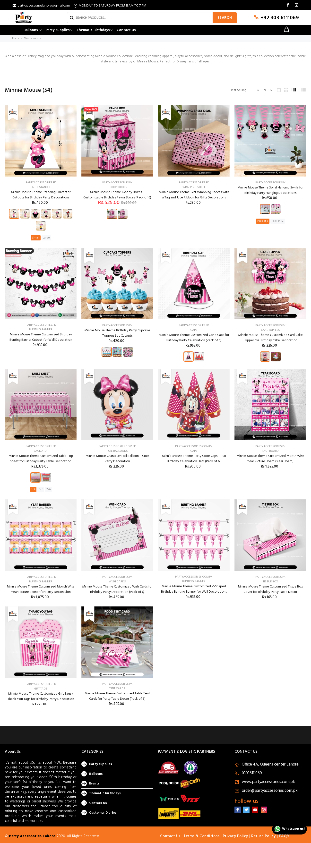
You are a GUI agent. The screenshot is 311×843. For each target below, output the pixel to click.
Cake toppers (270, 330)
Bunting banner (40, 581)
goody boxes (117, 187)
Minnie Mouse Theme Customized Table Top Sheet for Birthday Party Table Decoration (41, 458)
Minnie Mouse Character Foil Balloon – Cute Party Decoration (117, 458)
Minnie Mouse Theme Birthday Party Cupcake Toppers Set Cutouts (117, 333)
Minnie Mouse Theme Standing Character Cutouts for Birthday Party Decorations (40, 194)
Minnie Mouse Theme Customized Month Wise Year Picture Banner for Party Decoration (41, 589)
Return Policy (263, 836)
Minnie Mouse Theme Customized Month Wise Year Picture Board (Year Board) (270, 458)
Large (46, 237)
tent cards (117, 688)
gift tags (40, 688)
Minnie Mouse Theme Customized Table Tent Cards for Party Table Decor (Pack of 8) (117, 696)
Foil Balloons (117, 451)
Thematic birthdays (105, 793)
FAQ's (284, 836)
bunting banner (40, 329)
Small (35, 237)
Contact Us (98, 803)
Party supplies (100, 764)
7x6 (48, 489)
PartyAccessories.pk (41, 182)
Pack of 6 (262, 221)
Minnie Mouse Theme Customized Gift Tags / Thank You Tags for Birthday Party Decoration (41, 696)
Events (94, 783)
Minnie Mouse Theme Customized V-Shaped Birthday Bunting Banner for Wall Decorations (194, 589)
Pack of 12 (278, 221)
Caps (193, 330)
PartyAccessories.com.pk (117, 446)
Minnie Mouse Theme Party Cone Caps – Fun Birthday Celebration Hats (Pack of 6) (194, 458)
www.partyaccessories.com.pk (268, 782)
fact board (270, 451)
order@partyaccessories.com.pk (270, 790)
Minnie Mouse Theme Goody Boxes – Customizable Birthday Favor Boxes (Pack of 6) (117, 194)
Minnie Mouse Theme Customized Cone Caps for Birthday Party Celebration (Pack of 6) (194, 337)
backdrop (41, 451)
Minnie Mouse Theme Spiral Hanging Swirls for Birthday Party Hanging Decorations (270, 190)
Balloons (96, 774)
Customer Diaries (102, 813)
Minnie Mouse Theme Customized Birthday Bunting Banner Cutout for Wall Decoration (40, 337)
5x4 (33, 489)
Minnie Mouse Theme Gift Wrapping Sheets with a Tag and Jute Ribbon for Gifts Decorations (194, 194)
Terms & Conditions (201, 836)
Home (16, 38)
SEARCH (224, 18)
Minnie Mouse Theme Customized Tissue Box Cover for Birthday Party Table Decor (270, 589)
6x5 (41, 489)
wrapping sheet (193, 187)
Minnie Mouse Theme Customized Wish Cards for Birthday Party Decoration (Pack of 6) (117, 589)
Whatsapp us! (293, 829)
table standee (41, 187)
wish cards (117, 581)
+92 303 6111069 (279, 18)
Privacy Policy (235, 836)
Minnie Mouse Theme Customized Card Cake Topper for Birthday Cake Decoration (270, 337)
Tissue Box (270, 581)
